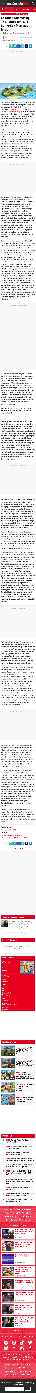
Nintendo (4, 972)
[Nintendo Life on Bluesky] (6, 1348)
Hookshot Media (16, 1355)
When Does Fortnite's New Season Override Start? (17, 1153)
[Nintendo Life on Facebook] (30, 1348)
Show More (17, 1330)
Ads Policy (20, 1216)
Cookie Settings (11, 1220)
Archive (28, 1216)
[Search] (32, 3)
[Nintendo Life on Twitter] (30, 1343)
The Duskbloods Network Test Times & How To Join (19, 1147)
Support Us (8, 1213)
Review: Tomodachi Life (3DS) (10, 1004)
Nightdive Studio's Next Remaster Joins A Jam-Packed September (20, 1166)
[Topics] (3, 3)
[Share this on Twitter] (22, 46)
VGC (31, 1371)
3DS (3, 967)
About (12, 1209)
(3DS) (8, 830)
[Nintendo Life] (18, 3)
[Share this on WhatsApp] (11, 46)
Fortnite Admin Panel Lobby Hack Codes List (18, 1141)
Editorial (4, 14)
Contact (17, 1213)
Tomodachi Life (14, 14)
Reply (24, 933)
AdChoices (30, 1357)
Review (11, 835)
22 (13, 1079)
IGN (17, 1371)
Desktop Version (24, 1220)
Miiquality (24, 14)
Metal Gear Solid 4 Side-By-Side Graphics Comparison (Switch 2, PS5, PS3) (19, 1173)
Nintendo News (8, 1371)
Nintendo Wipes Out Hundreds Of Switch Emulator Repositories (20, 1194)
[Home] (2, 9)
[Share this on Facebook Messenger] (30, 46)
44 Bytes (21, 1357)
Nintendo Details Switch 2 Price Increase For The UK (19, 1201)
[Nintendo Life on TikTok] (22, 1343)
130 (12, 1055)
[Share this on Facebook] (19, 46)
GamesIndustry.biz (13, 1375)
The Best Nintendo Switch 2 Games (18, 1188)
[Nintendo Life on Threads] (22, 1348)
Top (6, 1209)
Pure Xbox (26, 1364)
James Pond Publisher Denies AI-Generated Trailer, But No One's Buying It (20, 1159)
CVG (23, 1375)
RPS (28, 1375)
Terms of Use (9, 1216)
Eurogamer (24, 1371)
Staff (18, 1209)
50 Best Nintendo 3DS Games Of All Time (15, 838)
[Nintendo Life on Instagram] (14, 1348)
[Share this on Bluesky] (15, 46)
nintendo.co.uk (6, 1009)
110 (12, 1091)
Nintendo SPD (6, 976)
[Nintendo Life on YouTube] (14, 1343)
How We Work (27, 1209)
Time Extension (12, 1368)
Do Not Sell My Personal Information (18, 1359)
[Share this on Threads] (26, 46)
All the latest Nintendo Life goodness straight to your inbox (18, 1384)
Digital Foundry (24, 1368)
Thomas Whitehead (8, 40)
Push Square (16, 1364)
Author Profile (14, 933)
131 (12, 1067)
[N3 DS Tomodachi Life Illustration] (18, 91)
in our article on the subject (13, 112)
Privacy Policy (26, 1213)
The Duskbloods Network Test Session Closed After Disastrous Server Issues (19, 1181)
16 (13, 1103)
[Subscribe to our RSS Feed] (6, 1343)
